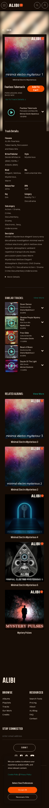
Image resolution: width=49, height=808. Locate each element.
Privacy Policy (25, 774)
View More (39, 298)
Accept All (22, 790)
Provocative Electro (27, 338)
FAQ (31, 715)
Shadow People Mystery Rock (30, 318)
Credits (5, 715)
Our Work (7, 711)
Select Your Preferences (22, 783)
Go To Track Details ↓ (15, 100)
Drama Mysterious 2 (27, 310)
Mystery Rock (25, 325)
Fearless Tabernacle (28, 108)
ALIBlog (33, 711)
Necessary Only (22, 797)
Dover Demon (26, 304)
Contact (33, 719)
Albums (6, 699)
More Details (13, 277)
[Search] (37, 5)
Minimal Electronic (26, 367)
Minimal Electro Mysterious (29, 114)
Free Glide (24, 332)
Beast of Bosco (26, 347)
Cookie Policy (13, 774)
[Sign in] (45, 5)
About (32, 707)
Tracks (5, 707)
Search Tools (36, 699)
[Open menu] (4, 5)
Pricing (33, 703)
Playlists (6, 703)
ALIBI (8, 681)
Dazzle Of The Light (28, 361)
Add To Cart (36, 88)
